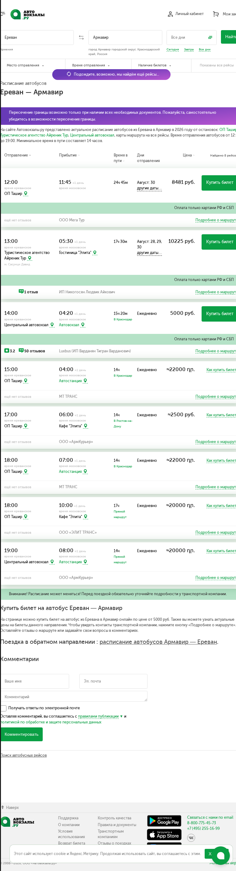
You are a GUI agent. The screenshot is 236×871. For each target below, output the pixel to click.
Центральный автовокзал (92, 135)
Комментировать (21, 734)
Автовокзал (69, 325)
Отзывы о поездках (114, 843)
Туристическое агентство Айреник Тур (34, 135)
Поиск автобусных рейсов (23, 755)
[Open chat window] (220, 855)
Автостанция (70, 381)
